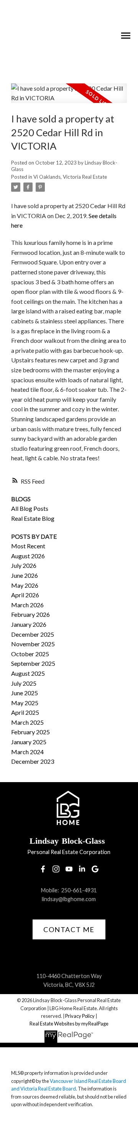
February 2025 (30, 731)
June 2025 (24, 692)
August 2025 (28, 673)
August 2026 (28, 555)
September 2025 (33, 663)
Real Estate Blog (32, 518)
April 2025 (25, 712)
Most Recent (28, 545)
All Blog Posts (29, 508)
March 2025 (27, 722)
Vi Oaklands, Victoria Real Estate (70, 177)
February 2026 (30, 614)
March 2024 (27, 751)
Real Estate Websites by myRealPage (69, 1024)
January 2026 (28, 624)
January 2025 (28, 741)
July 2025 (23, 683)
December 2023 (32, 761)
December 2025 (32, 634)
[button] (42, 869)
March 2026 (27, 604)
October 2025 (30, 653)
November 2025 (33, 643)
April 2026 (25, 594)
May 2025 (24, 702)
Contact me (69, 929)
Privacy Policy (80, 1016)
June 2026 (24, 575)
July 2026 (23, 565)
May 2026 (24, 585)
